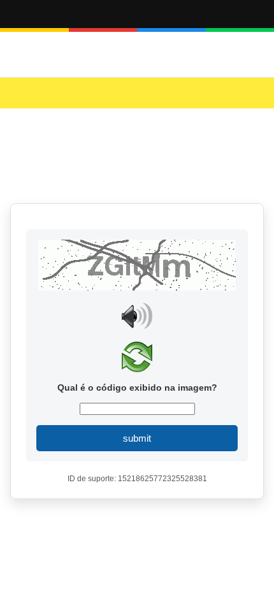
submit (137, 438)
